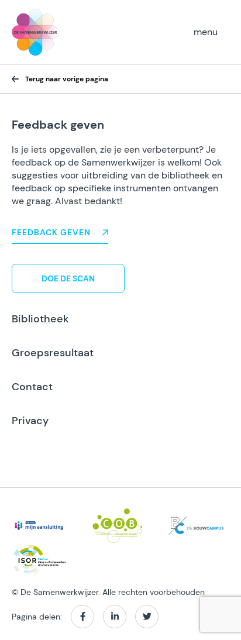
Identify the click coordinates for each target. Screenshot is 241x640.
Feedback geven (51, 232)
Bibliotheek (40, 319)
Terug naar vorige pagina (66, 79)
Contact (32, 387)
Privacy (30, 421)
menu (206, 32)
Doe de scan (68, 278)
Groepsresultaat (53, 353)
